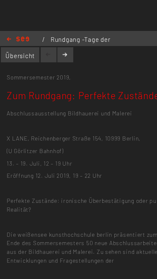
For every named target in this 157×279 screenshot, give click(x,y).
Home (18, 39)
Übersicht (20, 55)
